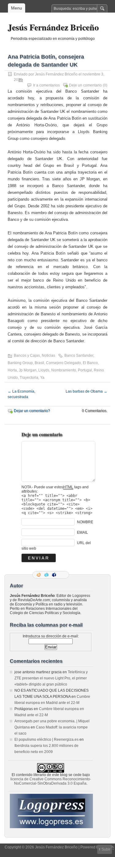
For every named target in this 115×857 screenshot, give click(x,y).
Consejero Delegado (63, 363)
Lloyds (43, 370)
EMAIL (82, 532)
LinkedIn (62, 575)
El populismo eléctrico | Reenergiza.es (46, 739)
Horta (12, 370)
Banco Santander (78, 355)
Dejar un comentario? (32, 411)
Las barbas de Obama (86, 391)
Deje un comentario (85, 85)
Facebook (55, 575)
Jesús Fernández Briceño (53, 27)
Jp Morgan (27, 370)
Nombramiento (63, 370)
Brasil (39, 363)
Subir (106, 849)
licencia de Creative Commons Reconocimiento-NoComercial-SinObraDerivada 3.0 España (50, 781)
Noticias (48, 355)
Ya (42, 377)
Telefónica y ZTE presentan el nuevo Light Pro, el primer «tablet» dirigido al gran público (51, 678)
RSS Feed (39, 575)
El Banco (90, 363)
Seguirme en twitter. (47, 575)
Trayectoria (29, 377)
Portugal (85, 370)
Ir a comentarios (46, 85)
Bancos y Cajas (27, 355)
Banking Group (20, 363)
